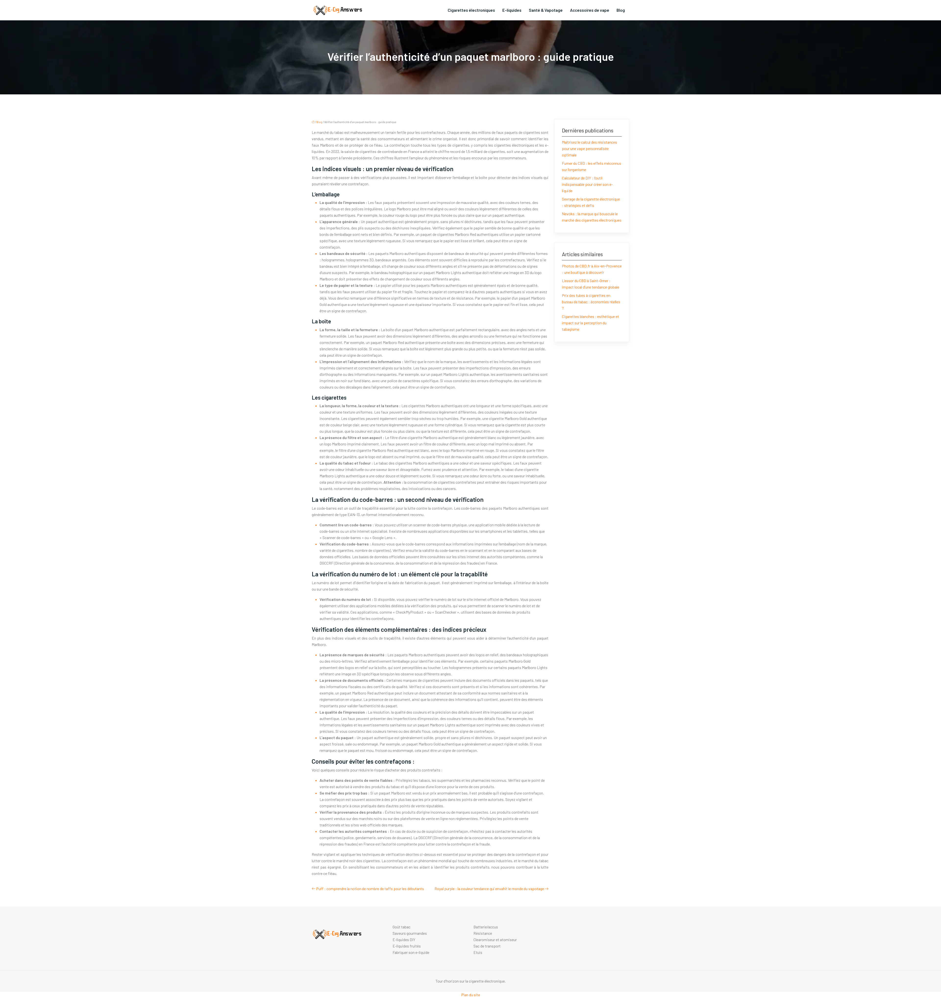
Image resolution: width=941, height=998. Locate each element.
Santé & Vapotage (546, 10)
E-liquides (511, 10)
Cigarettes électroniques (471, 10)
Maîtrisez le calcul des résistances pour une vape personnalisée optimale (589, 148)
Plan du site (470, 994)
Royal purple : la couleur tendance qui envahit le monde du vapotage (489, 888)
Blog (621, 10)
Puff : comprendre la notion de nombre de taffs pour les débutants (370, 888)
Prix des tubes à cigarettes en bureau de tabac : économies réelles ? (591, 301)
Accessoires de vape (589, 10)
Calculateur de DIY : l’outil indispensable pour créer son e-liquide (587, 184)
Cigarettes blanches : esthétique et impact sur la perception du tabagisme (590, 322)
